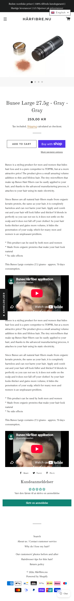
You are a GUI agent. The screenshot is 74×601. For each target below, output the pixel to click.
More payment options (52, 152)
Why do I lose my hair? (37, 546)
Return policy (37, 564)
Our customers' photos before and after (37, 554)
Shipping (32, 126)
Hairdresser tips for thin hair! (37, 559)
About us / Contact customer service (37, 541)
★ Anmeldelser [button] (3, 304)
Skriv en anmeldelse (37, 502)
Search (37, 536)
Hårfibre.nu (37, 19)
